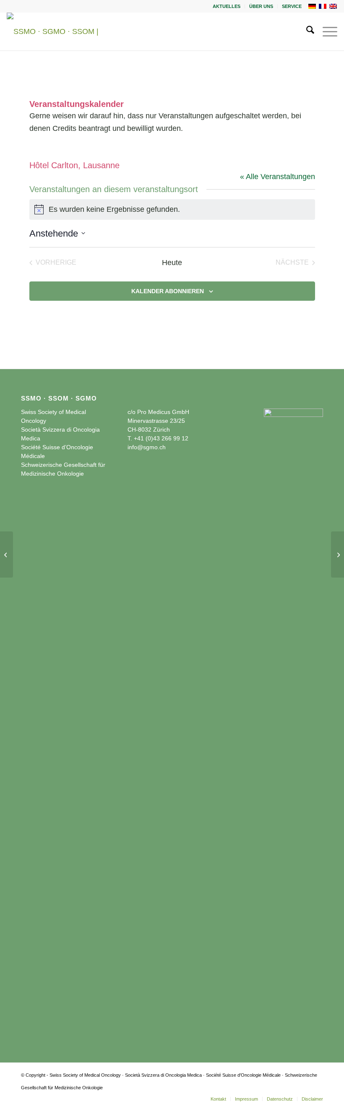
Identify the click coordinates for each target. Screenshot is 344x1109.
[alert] (172, 209)
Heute (172, 262)
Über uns (261, 6)
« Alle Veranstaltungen (277, 176)
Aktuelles (226, 6)
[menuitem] (226, 6)
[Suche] (306, 31)
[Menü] (325, 31)
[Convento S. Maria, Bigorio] (6, 554)
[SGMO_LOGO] (63, 31)
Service (292, 6)
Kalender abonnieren (167, 291)
